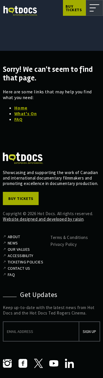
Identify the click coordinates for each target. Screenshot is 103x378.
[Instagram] (7, 363)
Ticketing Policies (25, 262)
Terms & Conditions (69, 237)
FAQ (18, 119)
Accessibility (20, 256)
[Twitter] (38, 363)
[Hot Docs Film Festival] (20, 11)
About (14, 237)
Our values (19, 249)
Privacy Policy (63, 244)
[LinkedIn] (69, 363)
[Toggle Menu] (94, 8)
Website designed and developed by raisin (43, 219)
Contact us (19, 268)
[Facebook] (22, 363)
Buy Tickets (74, 8)
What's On (25, 113)
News (13, 243)
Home (20, 108)
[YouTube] (53, 363)
